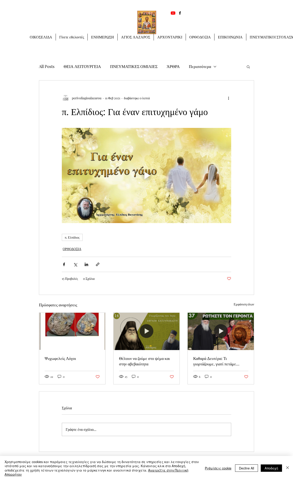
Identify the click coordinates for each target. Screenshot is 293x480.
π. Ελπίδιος (72, 237)
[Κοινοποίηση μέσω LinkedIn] (86, 264)
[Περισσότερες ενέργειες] (228, 98)
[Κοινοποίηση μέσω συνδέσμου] (97, 264)
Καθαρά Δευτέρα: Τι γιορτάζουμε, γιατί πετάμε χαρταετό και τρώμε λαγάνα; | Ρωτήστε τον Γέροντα (217, 361)
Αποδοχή (271, 468)
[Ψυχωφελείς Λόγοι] (72, 331)
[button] (102, 37)
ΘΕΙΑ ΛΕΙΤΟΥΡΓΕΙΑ (82, 66)
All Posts (46, 66)
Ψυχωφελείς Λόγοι (60, 358)
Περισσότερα (200, 66)
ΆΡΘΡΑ (173, 66)
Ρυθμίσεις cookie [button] (218, 468)
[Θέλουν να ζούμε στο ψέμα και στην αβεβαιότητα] (147, 331)
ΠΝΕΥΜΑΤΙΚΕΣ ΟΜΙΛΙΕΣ (133, 66)
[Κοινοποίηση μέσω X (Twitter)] (75, 264)
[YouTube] (173, 13)
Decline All (246, 468)
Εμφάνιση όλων (244, 304)
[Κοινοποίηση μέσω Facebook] (64, 264)
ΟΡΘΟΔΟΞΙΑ (72, 249)
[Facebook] (180, 13)
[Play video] (146, 175)
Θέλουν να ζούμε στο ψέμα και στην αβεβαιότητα (144, 361)
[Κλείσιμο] (287, 468)
